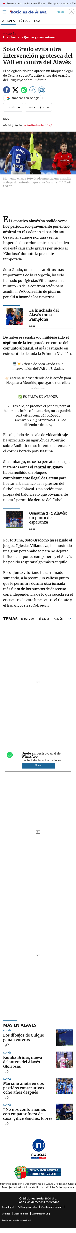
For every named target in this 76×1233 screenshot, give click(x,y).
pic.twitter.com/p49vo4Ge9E (38, 415)
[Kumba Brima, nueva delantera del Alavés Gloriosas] (64, 1060)
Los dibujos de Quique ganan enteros (29, 37)
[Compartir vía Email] (41, 90)
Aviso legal (8, 1207)
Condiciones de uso (51, 1207)
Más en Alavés (19, 1025)
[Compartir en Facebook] (6, 90)
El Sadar (44, 618)
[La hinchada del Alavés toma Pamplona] (14, 316)
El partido (27, 618)
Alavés (58, 618)
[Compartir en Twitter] (15, 90)
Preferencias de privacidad (16, 1220)
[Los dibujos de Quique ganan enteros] (64, 1037)
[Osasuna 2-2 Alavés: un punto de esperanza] (14, 519)
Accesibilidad (21, 1213)
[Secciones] (4, 12)
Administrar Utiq (41, 1213)
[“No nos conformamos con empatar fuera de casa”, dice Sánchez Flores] (64, 1112)
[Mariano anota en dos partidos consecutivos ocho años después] (64, 1086)
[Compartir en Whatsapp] (24, 90)
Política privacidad (27, 1207)
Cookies (6, 1213)
